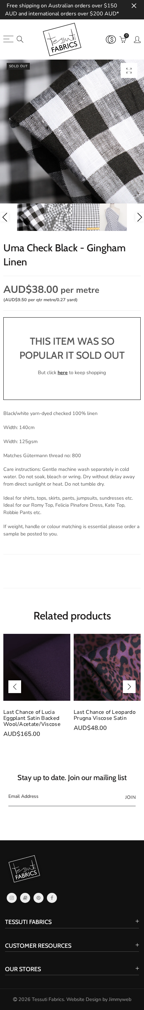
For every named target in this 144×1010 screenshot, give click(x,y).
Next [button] (139, 217)
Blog (25, 898)
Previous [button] (4, 217)
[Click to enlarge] (129, 70)
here (63, 372)
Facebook (52, 898)
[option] (72, 131)
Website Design (83, 999)
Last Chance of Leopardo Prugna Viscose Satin (105, 715)
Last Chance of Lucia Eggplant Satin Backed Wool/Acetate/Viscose (32, 718)
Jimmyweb (120, 999)
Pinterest (38, 898)
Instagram (12, 898)
